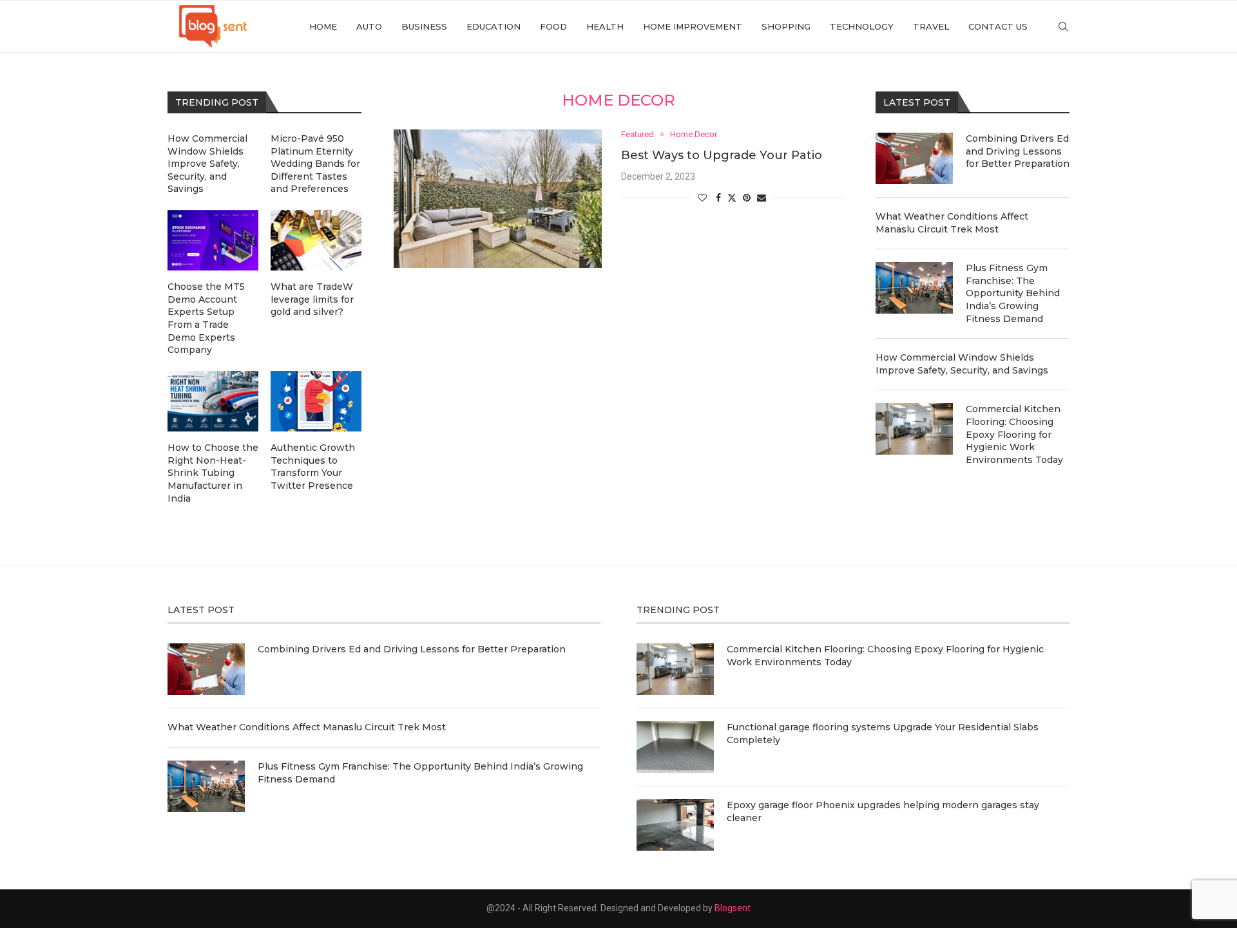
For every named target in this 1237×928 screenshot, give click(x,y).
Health (605, 26)
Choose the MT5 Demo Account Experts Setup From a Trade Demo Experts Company (206, 318)
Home (323, 26)
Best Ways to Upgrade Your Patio (721, 155)
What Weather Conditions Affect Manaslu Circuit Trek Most (952, 223)
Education (493, 26)
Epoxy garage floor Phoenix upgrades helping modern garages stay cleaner (883, 811)
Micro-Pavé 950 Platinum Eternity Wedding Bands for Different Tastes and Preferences (315, 163)
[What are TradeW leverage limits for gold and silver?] (316, 240)
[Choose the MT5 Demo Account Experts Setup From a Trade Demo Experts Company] (213, 240)
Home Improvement (692, 26)
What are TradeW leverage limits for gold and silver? (312, 299)
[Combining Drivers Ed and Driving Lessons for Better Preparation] (914, 158)
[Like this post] (702, 198)
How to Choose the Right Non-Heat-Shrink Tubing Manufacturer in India (213, 473)
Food (553, 26)
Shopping (786, 26)
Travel (931, 26)
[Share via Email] (761, 198)
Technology (862, 26)
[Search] (1063, 26)
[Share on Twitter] (731, 197)
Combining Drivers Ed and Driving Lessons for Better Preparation (1017, 151)
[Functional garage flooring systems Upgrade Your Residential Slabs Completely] (675, 747)
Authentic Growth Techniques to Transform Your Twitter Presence (313, 466)
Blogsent (732, 908)
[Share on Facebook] (718, 198)
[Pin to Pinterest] (747, 198)
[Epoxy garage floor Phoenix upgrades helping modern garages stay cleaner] (675, 825)
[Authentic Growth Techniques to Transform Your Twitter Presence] (316, 401)
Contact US (998, 26)
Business (424, 26)
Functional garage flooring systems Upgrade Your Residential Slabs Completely (883, 733)
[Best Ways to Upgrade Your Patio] (498, 198)
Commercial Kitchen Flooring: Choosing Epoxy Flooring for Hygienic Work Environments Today (1014, 434)
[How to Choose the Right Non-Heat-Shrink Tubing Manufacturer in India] (213, 401)
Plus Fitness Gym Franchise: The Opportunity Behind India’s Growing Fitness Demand (1013, 293)
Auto (369, 26)
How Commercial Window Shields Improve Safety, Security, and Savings (962, 364)
